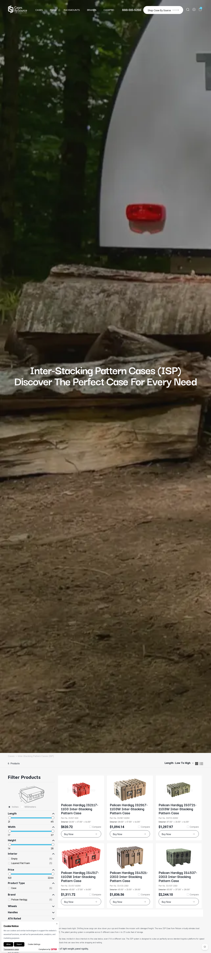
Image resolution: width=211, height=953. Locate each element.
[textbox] (19, 822)
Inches (15, 806)
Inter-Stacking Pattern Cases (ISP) (36, 756)
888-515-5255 (131, 9)
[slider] (9, 817)
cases (11, 756)
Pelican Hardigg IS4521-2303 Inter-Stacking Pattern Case (129, 876)
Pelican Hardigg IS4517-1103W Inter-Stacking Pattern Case (80, 876)
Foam (53, 9)
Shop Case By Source (159, 10)
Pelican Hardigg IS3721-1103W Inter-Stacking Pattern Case (178, 809)
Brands (91, 9)
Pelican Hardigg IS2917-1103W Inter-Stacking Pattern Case (129, 809)
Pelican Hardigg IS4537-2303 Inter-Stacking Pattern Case (178, 876)
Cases (39, 9)
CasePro (109, 9)
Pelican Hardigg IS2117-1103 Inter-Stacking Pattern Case (79, 809)
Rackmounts (72, 9)
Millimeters (30, 806)
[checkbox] (31, 859)
